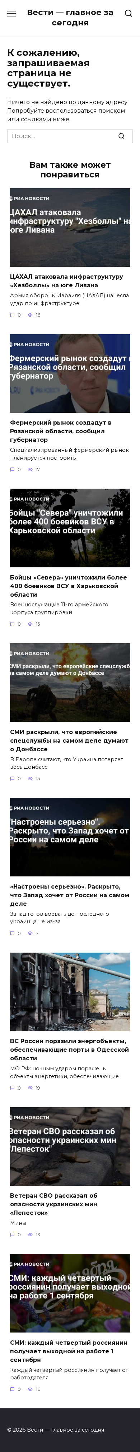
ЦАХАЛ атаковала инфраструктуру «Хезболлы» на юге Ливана (66, 281)
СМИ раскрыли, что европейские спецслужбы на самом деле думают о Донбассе (69, 740)
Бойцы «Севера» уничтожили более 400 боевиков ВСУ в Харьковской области (68, 586)
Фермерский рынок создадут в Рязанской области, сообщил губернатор (61, 431)
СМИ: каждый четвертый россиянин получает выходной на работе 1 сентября (68, 1351)
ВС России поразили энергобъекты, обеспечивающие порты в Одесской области (69, 1050)
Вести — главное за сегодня (70, 17)
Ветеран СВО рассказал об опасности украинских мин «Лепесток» (53, 1204)
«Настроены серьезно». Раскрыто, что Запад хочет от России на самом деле (69, 895)
